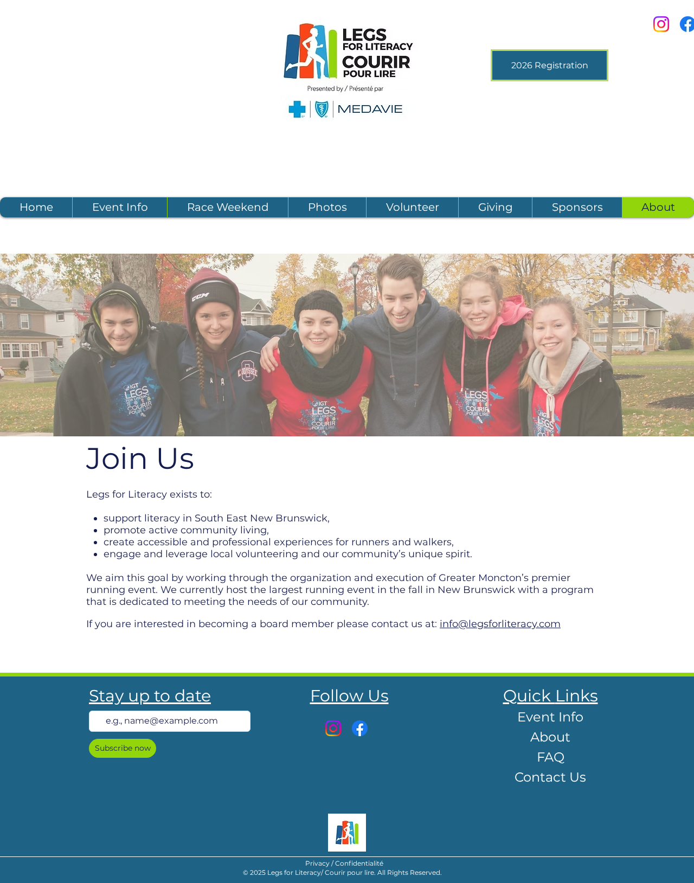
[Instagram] (661, 24)
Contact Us (550, 777)
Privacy (318, 863)
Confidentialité (359, 863)
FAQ (550, 757)
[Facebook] (359, 728)
